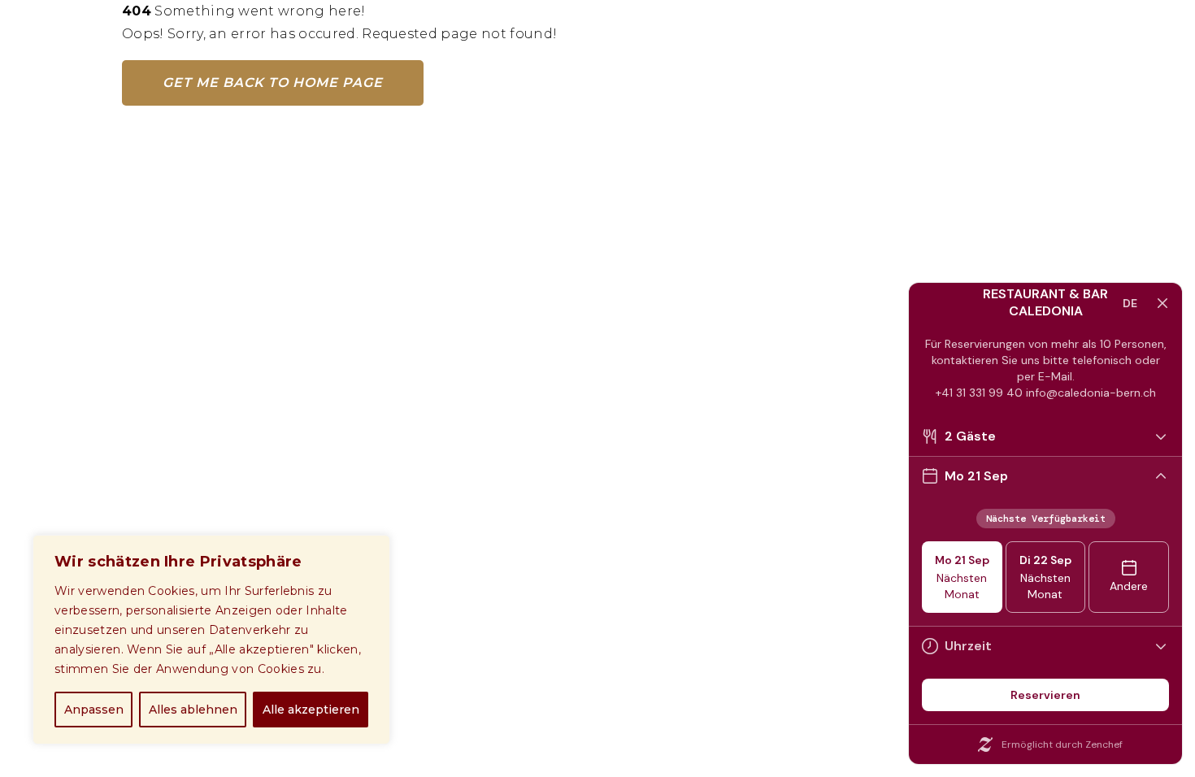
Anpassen (94, 709)
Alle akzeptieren (311, 709)
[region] (211, 639)
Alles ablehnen (193, 709)
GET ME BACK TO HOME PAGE (273, 82)
